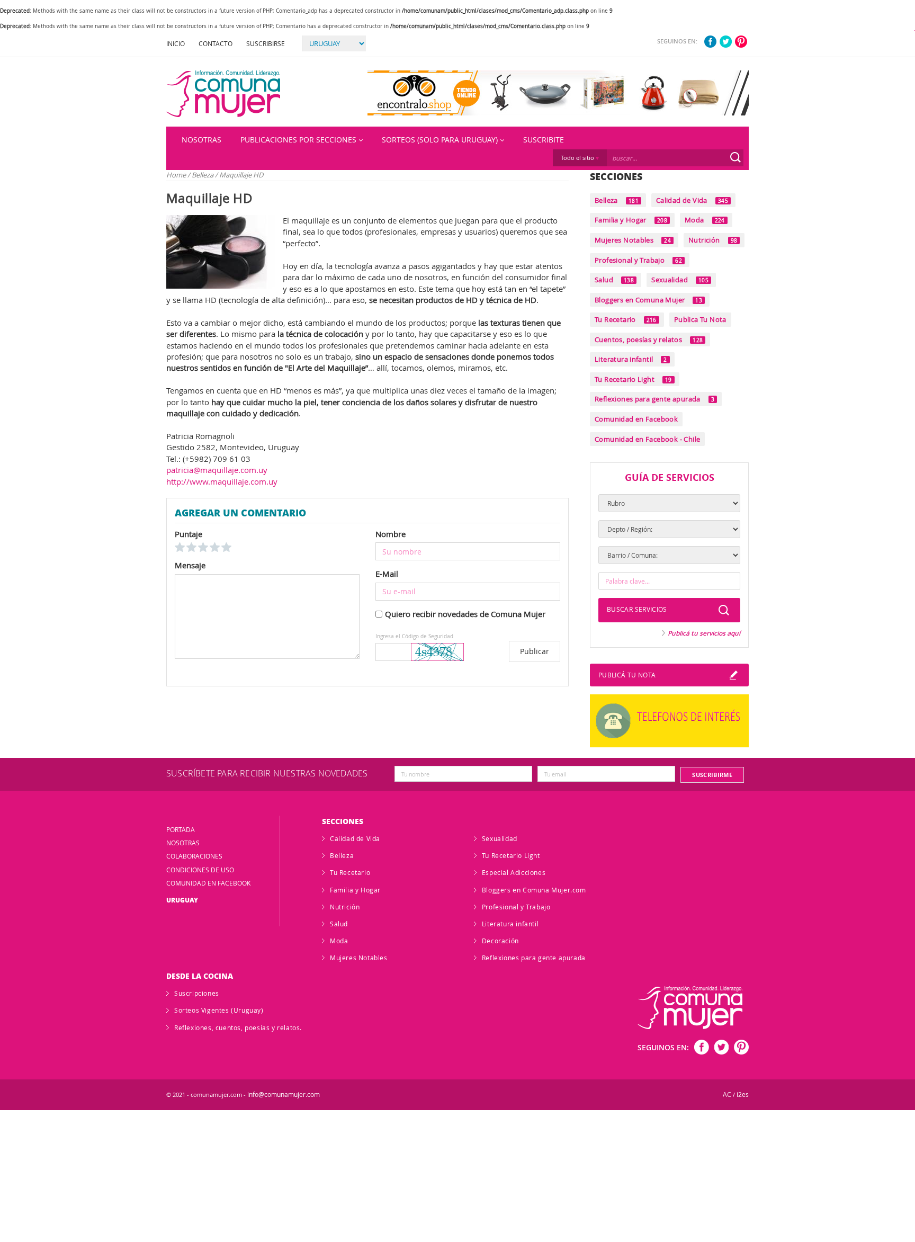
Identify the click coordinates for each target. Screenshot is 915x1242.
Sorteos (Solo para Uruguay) (440, 140)
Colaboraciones (194, 856)
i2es (743, 1094)
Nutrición (712, 240)
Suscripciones (196, 993)
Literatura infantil (631, 359)
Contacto (215, 43)
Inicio (175, 43)
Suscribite (543, 140)
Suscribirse (265, 43)
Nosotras (201, 140)
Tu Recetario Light (633, 379)
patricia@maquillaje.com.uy (216, 469)
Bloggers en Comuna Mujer (648, 300)
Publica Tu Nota (700, 319)
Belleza (203, 175)
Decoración (500, 940)
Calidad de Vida (692, 200)
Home (176, 175)
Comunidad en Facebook (636, 419)
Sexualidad (679, 279)
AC (727, 1094)
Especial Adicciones (513, 872)
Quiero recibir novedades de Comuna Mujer (465, 614)
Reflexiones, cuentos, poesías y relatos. (238, 1027)
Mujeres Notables (633, 240)
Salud (614, 279)
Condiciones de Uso (200, 869)
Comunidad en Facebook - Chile (647, 439)
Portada (180, 829)
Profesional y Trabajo (638, 260)
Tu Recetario (626, 319)
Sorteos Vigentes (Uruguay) (219, 1010)
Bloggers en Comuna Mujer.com (534, 890)
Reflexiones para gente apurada (654, 399)
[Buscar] (735, 157)
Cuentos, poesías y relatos (649, 339)
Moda (705, 220)
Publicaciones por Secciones (298, 140)
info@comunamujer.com (283, 1094)
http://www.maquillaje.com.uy (221, 481)
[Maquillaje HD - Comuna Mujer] (223, 93)
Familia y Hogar (631, 220)
